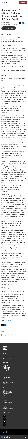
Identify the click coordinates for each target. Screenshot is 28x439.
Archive (4, 378)
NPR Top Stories (9, 320)
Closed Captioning (7, 394)
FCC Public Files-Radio (8, 392)
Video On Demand (7, 377)
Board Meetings (6, 368)
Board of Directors (7, 367)
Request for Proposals (8, 370)
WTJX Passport (6, 403)
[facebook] (4, 416)
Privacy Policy (6, 393)
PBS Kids (5, 381)
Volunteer (5, 405)
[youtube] (4, 421)
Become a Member (7, 402)
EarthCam (5, 383)
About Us (5, 366)
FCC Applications (6, 395)
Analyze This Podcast (8, 382)
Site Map (5, 407)
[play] (2, 437)
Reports (4, 390)
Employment (6, 369)
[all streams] (26, 437)
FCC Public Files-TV (7, 391)
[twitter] (4, 424)
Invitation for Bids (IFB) (8, 408)
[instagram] (4, 419)
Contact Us (5, 365)
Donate (23, 2)
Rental (4, 406)
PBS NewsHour (6, 380)
